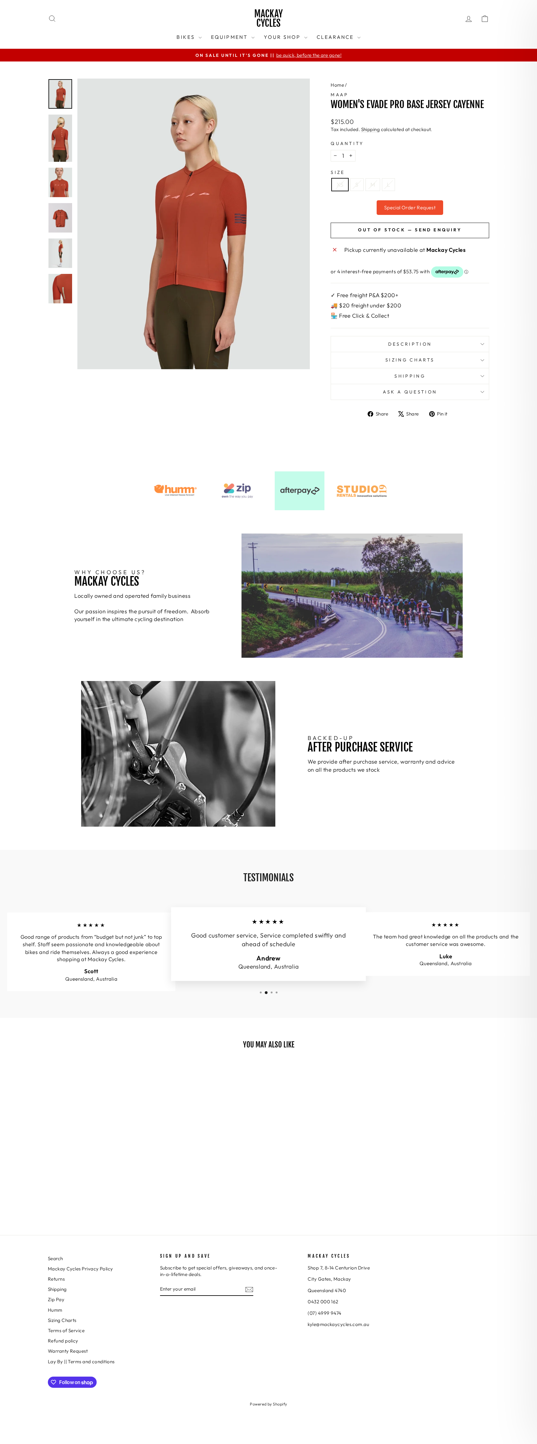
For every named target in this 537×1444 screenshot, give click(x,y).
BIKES (187, 37)
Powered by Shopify (268, 1403)
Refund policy (63, 1341)
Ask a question (410, 392)
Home (337, 85)
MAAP (339, 95)
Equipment (230, 37)
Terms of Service (66, 1330)
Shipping (370, 129)
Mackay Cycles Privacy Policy (80, 1269)
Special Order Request (410, 207)
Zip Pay (56, 1299)
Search (55, 1258)
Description (410, 344)
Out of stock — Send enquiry (409, 230)
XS (340, 184)
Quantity (347, 143)
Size (338, 172)
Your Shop (283, 37)
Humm (55, 1310)
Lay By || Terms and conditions (81, 1362)
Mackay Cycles (268, 18)
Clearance (336, 37)
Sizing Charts (409, 360)
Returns (56, 1279)
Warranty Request (68, 1351)
